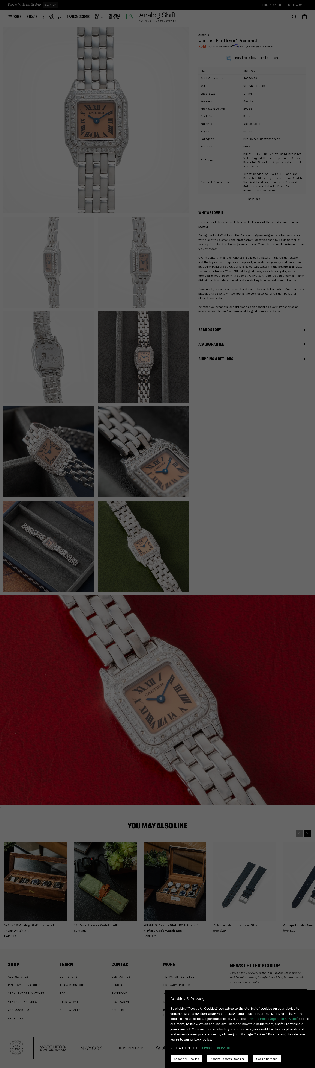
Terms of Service (215, 1048)
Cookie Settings (266, 1058)
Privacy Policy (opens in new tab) (273, 1018)
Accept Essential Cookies (228, 1058)
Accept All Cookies (186, 1058)
